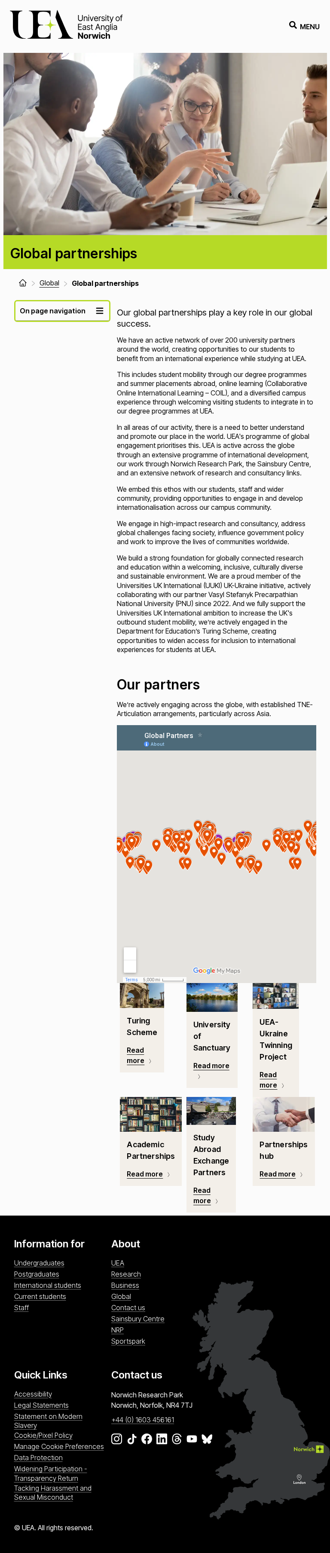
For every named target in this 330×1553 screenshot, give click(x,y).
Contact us (128, 1307)
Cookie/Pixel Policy (43, 1435)
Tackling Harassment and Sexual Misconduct (53, 1492)
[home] (22, 283)
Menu (310, 26)
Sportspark (128, 1341)
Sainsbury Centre (138, 1318)
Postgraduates (36, 1274)
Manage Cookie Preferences (59, 1446)
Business (125, 1285)
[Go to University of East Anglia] (66, 26)
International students (47, 1285)
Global (121, 1296)
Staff (21, 1307)
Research (126, 1274)
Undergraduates (39, 1263)
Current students (40, 1296)
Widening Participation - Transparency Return (50, 1473)
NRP (117, 1330)
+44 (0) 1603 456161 (142, 1419)
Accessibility (33, 1394)
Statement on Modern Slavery (48, 1421)
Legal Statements (41, 1405)
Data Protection (38, 1457)
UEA (117, 1263)
